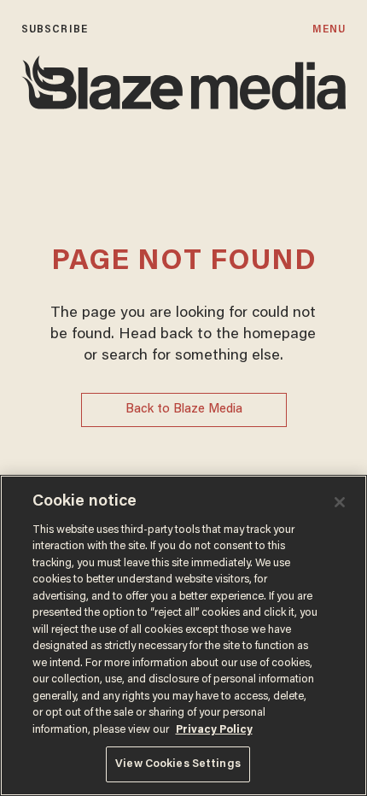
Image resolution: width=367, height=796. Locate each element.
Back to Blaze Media (183, 409)
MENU (329, 29)
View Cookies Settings (178, 764)
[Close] (339, 502)
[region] (183, 635)
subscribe (54, 29)
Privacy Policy (214, 729)
